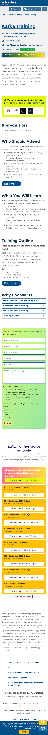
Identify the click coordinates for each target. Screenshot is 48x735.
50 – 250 (8, 412)
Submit (7, 423)
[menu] (45, 2)
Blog (10, 667)
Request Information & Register (24, 480)
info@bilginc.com (17, 720)
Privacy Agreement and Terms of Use (23, 673)
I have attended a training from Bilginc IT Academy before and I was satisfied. (21, 391)
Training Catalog (15, 15)
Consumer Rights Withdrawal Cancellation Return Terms (25, 684)
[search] (44, 9)
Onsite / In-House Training (15, 311)
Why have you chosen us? (13, 387)
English (16, 9)
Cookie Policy (29, 728)
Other (7, 399)
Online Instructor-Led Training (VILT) (20, 301)
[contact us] (43, 728)
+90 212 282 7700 (31, 720)
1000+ (7, 418)
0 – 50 (7, 409)
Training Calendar (33, 662)
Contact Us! (38, 103)
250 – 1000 (9, 415)
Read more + (11, 183)
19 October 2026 (27, 49)
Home (4, 15)
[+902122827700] (43, 724)
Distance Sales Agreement (19, 678)
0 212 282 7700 (32, 9)
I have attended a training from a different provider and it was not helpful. (21, 396)
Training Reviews (11, 316)
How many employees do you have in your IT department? (20, 405)
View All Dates (24, 597)
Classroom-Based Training (15, 306)
